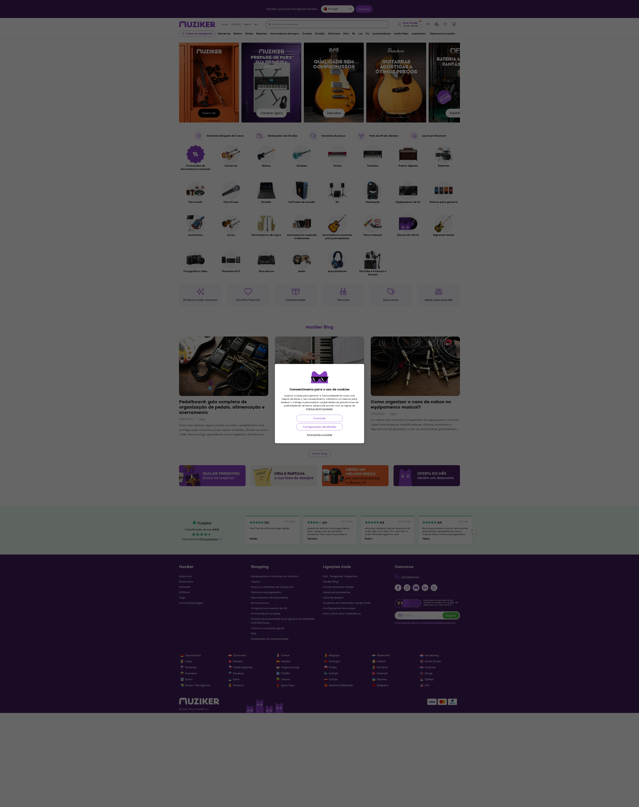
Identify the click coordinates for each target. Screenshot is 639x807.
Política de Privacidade (319, 409)
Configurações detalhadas (319, 427)
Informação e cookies (319, 435)
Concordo (319, 418)
